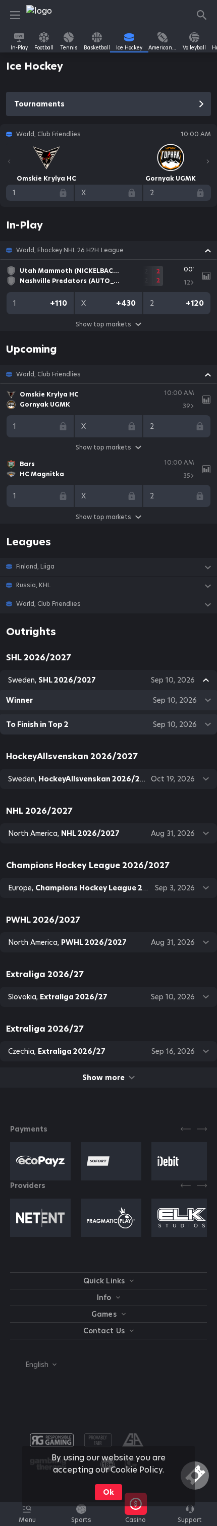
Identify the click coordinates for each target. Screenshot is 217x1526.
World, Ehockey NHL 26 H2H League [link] (70, 250)
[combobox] (33, 1365)
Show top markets (103, 324)
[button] (108, 250)
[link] (49, 15)
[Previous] (9, 161)
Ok (108, 1492)
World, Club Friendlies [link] (48, 374)
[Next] (208, 161)
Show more (103, 1077)
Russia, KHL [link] (33, 585)
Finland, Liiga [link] (35, 566)
